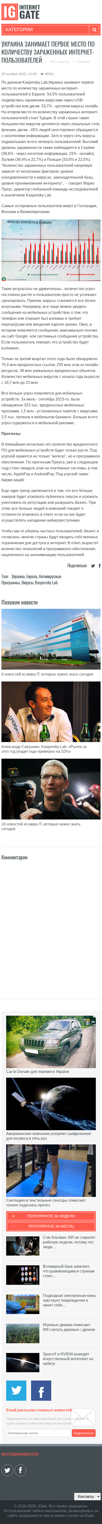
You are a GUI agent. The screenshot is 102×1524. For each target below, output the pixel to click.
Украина (18, 576)
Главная (83, 61)
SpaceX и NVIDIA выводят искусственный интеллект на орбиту (68, 1359)
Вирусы (27, 583)
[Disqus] (50, 924)
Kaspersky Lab (46, 583)
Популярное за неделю (51, 1216)
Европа (31, 576)
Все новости (60, 61)
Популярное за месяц (51, 1226)
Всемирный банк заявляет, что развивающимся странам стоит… (68, 1271)
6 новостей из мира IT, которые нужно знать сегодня (47, 674)
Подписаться (84, 1433)
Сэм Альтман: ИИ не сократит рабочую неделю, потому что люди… (69, 1242)
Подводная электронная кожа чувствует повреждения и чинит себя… (69, 1300)
